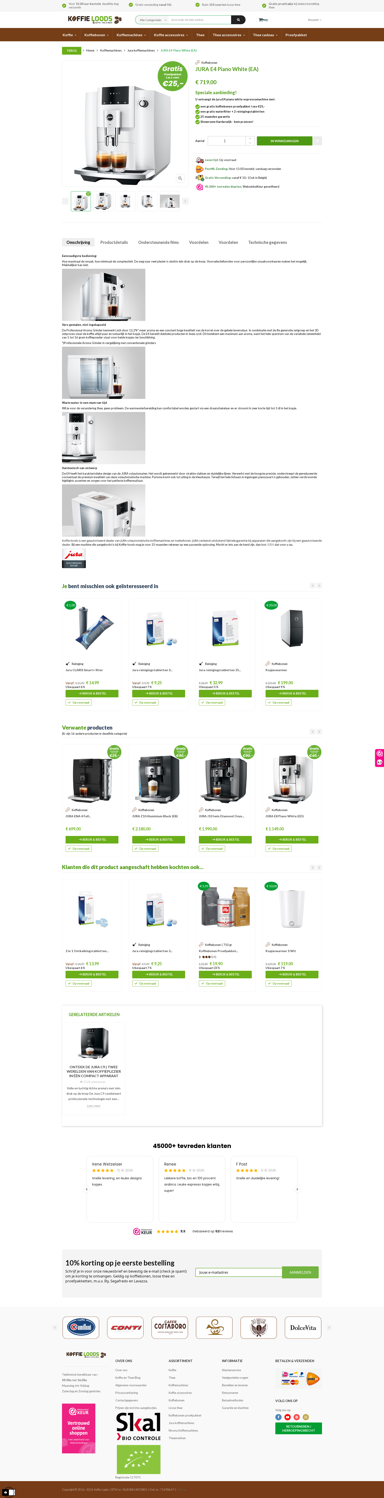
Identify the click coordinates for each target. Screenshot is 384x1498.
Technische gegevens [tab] (267, 242)
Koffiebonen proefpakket (185, 1415)
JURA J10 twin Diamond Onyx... (221, 816)
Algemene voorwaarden (130, 1385)
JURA (270, 544)
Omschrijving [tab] (78, 242)
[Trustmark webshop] (78, 1428)
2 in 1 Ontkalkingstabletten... (87, 951)
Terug (72, 50)
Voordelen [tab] (198, 242)
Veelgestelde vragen (235, 1377)
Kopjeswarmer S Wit (281, 951)
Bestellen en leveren (235, 1385)
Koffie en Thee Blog (127, 1377)
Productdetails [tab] (114, 242)
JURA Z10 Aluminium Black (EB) (155, 816)
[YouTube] (287, 1417)
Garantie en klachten (235, 1408)
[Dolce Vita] (303, 1327)
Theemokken (177, 1438)
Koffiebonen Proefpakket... (218, 951)
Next (185, 201)
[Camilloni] (81, 1327)
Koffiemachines (178, 1385)
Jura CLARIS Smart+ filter (84, 670)
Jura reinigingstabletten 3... (152, 670)
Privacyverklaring (126, 1393)
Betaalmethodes (232, 1400)
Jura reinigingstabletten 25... (220, 670)
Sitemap (182, 1489)
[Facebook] (278, 1417)
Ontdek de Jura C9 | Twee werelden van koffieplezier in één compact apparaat (94, 1071)
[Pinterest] (297, 1417)
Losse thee (175, 1408)
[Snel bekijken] (116, 604)
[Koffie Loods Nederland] (93, 19)
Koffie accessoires (180, 1393)
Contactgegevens (126, 1400)
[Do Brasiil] (259, 1327)
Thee (172, 1377)
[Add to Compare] (317, 140)
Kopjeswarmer (276, 670)
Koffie (172, 1370)
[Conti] (125, 1327)
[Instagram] (306, 1417)
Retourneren (230, 1393)
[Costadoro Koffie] (170, 1327)
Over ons (121, 1370)
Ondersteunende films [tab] (158, 242)
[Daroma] (214, 1327)
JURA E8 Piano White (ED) (285, 816)
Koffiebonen (176, 1400)
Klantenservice (231, 1370)
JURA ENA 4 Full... (78, 816)
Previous (65, 201)
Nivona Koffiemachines (183, 1430)
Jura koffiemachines (181, 1423)
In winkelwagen (285, 141)
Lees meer (93, 1106)
